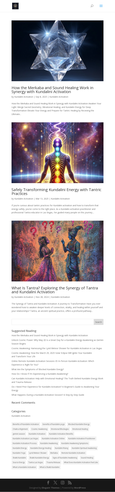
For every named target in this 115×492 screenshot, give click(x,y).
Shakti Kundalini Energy (39, 457)
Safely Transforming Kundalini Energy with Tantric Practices (56, 191)
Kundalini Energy (20, 448)
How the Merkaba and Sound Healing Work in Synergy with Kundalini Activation (52, 89)
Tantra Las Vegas (35, 462)
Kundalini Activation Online (53, 438)
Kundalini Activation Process (25, 443)
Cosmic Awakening (39, 429)
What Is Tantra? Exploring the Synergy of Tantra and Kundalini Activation (55, 289)
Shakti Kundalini (19, 457)
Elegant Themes (51, 487)
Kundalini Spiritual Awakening (84, 448)
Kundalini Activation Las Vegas (25, 438)
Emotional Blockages (60, 429)
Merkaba (54, 453)
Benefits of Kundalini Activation (26, 424)
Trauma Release (53, 462)
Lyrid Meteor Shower (38, 453)
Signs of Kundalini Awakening (65, 457)
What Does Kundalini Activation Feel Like (81, 462)
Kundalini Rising (61, 448)
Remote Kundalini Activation (73, 453)
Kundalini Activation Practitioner (81, 438)
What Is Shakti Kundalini (49, 467)
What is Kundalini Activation (24, 467)
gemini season (19, 434)
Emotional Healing (80, 429)
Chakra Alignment (20, 429)
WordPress (80, 487)
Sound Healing (87, 457)
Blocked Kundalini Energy (79, 424)
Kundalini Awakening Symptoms (74, 443)
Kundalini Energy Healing (40, 448)
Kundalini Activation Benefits (61, 434)
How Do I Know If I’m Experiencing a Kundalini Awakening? (40, 373)
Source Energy (19, 462)
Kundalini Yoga (19, 453)
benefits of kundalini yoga (54, 424)
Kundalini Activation (23, 96)
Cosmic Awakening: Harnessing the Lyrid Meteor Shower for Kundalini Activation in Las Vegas (57, 348)
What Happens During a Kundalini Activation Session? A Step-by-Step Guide (48, 394)
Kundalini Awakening (49, 443)
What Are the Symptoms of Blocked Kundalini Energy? (38, 369)
